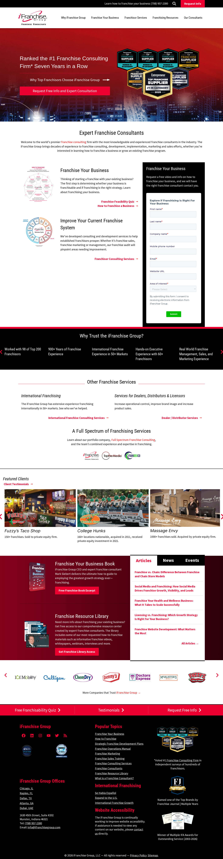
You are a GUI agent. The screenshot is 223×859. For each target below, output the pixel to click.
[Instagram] (40, 735)
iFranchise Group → (128, 692)
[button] (5, 675)
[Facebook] (23, 735)
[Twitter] (57, 735)
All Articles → (190, 643)
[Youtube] (48, 735)
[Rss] (65, 735)
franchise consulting (73, 142)
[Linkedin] (32, 735)
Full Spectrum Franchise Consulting (133, 440)
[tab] (143, 560)
